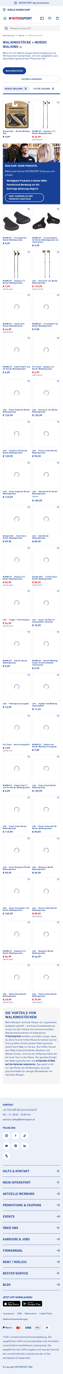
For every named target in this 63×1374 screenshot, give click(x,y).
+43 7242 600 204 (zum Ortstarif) (20, 1109)
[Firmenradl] (31, 1250)
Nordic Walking (14, 88)
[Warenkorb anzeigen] (57, 18)
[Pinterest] (15, 1145)
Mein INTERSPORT (17, 1182)
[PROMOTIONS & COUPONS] (31, 1205)
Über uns (10, 1228)
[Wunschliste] (50, 18)
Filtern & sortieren (32, 79)
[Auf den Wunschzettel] (29, 102)
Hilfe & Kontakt (16, 1171)
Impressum (8, 1313)
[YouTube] (6, 1145)
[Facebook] (15, 1135)
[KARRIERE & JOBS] (31, 1239)
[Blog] (31, 1284)
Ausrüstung (8, 35)
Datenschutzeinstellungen (15, 1319)
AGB (19, 1313)
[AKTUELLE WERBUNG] (31, 1193)
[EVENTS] (31, 1216)
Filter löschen (41, 88)
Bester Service (15, 1273)
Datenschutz (30, 1313)
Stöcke (21, 35)
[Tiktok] (24, 1135)
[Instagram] (6, 1135)
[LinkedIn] (24, 1145)
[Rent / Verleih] (31, 1261)
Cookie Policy (46, 1313)
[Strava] (6, 1156)
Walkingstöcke (14, 71)
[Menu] (5, 18)
